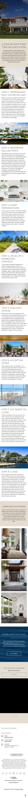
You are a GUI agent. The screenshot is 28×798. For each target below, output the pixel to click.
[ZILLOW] (24, 773)
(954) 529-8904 (8, 741)
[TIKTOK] (17, 773)
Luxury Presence (13, 782)
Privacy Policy (19, 789)
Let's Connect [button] (14, 653)
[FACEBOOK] (3, 773)
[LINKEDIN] (10, 773)
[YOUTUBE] (13, 773)
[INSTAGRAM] (6, 773)
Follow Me (14, 674)
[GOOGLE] (20, 773)
